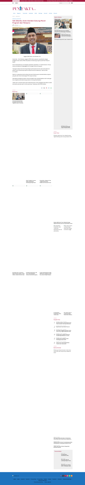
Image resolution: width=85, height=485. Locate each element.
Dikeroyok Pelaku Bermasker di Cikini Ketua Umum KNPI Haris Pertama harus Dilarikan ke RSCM (62, 439)
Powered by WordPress (38, 482)
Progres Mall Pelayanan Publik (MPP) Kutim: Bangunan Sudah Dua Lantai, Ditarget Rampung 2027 (45, 273)
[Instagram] (67, 476)
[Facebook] (61, 476)
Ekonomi (55, 13)
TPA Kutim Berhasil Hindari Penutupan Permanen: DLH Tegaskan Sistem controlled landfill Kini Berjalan (17, 102)
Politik (36, 13)
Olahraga (40, 13)
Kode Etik (23, 479)
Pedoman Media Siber (67, 479)
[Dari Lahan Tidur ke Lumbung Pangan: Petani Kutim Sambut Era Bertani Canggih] (68, 268)
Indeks (14, 479)
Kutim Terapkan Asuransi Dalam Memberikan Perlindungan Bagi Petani (31, 181)
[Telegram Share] (49, 88)
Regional (18, 13)
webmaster (16, 24)
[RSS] (72, 476)
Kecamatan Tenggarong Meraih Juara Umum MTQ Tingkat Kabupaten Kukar (63, 331)
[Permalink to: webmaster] (13, 25)
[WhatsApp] (69, 476)
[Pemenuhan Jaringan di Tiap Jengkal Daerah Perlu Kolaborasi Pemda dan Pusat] (46, 136)
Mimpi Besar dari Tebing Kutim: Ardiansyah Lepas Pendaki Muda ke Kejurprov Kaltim (66, 465)
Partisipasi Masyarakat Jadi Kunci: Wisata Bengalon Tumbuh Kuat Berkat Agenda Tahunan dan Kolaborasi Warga (57, 0)
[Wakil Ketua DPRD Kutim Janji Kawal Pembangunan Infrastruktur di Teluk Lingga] (57, 36)
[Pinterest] (65, 476)
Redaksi (45, 479)
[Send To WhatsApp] (51, 88)
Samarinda (19, 18)
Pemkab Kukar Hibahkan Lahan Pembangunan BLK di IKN (62, 339)
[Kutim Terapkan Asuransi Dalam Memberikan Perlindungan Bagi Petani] (32, 136)
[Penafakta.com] (24, 8)
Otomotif (45, 13)
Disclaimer (54, 479)
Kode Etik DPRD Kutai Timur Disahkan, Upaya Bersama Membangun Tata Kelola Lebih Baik (62, 31)
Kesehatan (31, 13)
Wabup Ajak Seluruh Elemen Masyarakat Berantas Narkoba (61, 447)
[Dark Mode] (72, 3)
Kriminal (50, 13)
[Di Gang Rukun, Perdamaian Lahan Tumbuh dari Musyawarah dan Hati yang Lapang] (58, 268)
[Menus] (13, 3)
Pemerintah (25, 13)
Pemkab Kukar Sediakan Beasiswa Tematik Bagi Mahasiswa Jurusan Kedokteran (63, 335)
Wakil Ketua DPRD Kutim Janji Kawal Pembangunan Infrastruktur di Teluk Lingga (66, 35)
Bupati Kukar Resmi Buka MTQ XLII (63, 326)
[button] (70, 3)
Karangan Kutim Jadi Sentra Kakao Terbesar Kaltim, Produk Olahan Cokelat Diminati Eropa (18, 273)
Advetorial (14, 18)
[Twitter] (63, 476)
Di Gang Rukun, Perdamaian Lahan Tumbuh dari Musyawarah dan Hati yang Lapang (58, 313)
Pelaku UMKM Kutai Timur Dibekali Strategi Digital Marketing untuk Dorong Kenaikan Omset (63, 223)
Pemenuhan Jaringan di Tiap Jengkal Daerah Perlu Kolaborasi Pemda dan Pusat (45, 181)
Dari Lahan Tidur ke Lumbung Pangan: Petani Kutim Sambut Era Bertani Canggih (68, 313)
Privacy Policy (33, 479)
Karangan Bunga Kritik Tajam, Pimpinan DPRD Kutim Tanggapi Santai (65, 127)
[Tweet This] (44, 88)
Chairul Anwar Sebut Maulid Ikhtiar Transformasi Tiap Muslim (62, 343)
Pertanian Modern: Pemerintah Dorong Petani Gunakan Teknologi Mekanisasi (63, 323)
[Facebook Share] (42, 88)
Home (14, 13)
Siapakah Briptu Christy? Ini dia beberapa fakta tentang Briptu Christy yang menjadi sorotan (63, 443)
